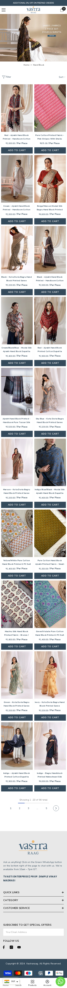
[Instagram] (11, 947)
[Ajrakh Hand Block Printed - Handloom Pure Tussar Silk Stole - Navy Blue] (17, 391)
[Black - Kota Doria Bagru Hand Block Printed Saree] (17, 250)
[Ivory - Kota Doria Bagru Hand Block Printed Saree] (50, 675)
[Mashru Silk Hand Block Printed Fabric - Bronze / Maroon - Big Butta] (17, 604)
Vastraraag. (32, 963)
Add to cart (17, 150)
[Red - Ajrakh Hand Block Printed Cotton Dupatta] (50, 320)
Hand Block (38, 65)
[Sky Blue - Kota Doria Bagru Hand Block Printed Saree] (50, 391)
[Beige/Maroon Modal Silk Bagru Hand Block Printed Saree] (50, 179)
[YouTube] (19, 947)
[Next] (56, 808)
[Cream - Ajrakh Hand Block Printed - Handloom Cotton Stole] (17, 179)
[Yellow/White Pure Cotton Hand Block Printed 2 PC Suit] (17, 533)
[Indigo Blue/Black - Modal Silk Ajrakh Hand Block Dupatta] (50, 462)
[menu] (4, 10)
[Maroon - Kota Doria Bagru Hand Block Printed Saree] (17, 462)
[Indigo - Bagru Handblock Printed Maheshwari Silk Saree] (50, 746)
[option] (33, 3)
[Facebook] (3, 947)
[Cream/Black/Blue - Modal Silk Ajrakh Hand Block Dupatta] (17, 320)
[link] (33, 37)
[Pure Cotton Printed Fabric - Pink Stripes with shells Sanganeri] (50, 108)
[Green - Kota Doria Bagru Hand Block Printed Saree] (17, 675)
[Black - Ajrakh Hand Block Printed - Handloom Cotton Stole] (50, 250)
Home (26, 65)
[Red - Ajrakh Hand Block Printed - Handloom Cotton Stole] (17, 108)
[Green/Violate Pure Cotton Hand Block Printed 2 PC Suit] (50, 604)
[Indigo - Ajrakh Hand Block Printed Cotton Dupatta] (17, 746)
